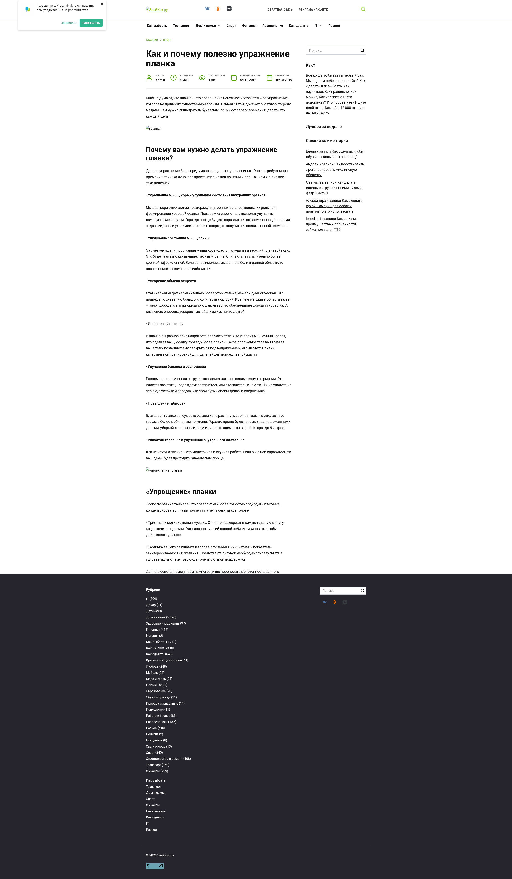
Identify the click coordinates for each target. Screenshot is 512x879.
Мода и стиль (156, 679)
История (152, 636)
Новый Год (154, 685)
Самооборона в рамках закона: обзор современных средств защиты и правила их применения (284, 710)
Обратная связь (280, 9)
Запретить (68, 23)
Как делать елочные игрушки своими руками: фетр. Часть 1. (334, 187)
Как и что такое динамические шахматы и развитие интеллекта (284, 789)
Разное (334, 26)
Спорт (231, 26)
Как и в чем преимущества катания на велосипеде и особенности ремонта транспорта (227, 792)
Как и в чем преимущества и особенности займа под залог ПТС (331, 224)
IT (316, 26)
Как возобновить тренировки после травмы (341, 705)
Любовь (152, 666)
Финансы (249, 26)
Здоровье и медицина (162, 623)
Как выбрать (157, 26)
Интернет (153, 629)
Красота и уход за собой (164, 660)
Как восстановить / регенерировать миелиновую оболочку (335, 169)
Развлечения (272, 26)
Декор (151, 605)
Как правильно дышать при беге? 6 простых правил (171, 787)
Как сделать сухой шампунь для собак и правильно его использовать (334, 205)
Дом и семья (206, 26)
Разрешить (91, 23)
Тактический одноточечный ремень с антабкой (228, 705)
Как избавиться (157, 648)
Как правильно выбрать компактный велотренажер (342, 788)
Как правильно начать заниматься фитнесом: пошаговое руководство (170, 709)
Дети (150, 611)
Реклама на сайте (313, 9)
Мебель (152, 673)
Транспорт (181, 26)
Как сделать (299, 26)
